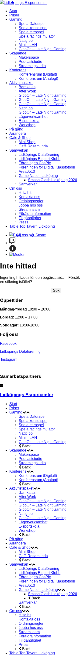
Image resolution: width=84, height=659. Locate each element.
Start (13, 11)
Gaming (15, 19)
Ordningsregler (31, 201)
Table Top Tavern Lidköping (32, 226)
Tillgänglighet (30, 218)
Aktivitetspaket (21, 83)
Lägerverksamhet (33, 117)
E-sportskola (29, 121)
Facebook (8, 343)
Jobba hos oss (31, 205)
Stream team (29, 209)
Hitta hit (25, 193)
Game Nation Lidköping (38, 176)
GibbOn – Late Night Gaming (42, 49)
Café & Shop (20, 138)
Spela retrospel (31, 32)
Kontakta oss (29, 197)
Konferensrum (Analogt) (38, 78)
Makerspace (29, 57)
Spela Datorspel (32, 24)
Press (23, 222)
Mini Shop (27, 142)
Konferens (17, 70)
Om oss (15, 188)
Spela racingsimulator (37, 36)
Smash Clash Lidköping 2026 (52, 180)
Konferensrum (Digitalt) (38, 74)
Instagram (9, 359)
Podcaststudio (30, 62)
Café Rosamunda (33, 146)
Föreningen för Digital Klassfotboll (47, 167)
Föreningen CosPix (35, 163)
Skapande (17, 53)
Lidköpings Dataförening (39, 155)
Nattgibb (26, 40)
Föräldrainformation (35, 214)
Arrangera (17, 133)
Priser (14, 15)
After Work (27, 91)
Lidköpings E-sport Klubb (39, 159)
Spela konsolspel (33, 28)
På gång (16, 129)
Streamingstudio (32, 66)
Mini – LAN (28, 45)
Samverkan (18, 150)
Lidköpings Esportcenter (26, 394)
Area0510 (27, 171)
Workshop (27, 125)
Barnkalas (27, 87)
